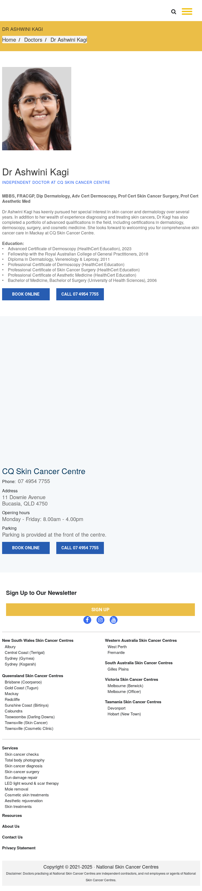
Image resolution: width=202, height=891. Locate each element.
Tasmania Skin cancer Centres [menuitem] (133, 702)
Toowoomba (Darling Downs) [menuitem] (30, 716)
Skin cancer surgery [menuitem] (22, 771)
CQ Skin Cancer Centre (43, 470)
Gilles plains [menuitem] (118, 669)
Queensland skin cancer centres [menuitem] (32, 675)
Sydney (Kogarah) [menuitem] (20, 664)
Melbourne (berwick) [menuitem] (125, 685)
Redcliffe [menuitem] (12, 699)
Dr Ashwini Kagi (68, 39)
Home (9, 39)
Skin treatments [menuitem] (18, 806)
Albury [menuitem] (10, 646)
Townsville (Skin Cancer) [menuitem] (26, 722)
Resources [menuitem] (12, 815)
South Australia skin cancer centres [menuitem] (139, 663)
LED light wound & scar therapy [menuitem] (32, 783)
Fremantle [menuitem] (116, 652)
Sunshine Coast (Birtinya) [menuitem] (27, 705)
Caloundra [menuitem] (13, 711)
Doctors (33, 39)
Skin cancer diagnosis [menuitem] (24, 765)
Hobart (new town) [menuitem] (124, 713)
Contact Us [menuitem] (12, 837)
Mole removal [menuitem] (16, 789)
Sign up (100, 609)
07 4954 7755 (34, 481)
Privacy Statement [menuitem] (19, 848)
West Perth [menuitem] (117, 646)
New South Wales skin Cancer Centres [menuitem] (37, 640)
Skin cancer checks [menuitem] (22, 754)
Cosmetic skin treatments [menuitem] (27, 794)
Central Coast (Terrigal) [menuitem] (25, 652)
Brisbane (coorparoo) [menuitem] (23, 682)
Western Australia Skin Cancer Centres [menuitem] (141, 640)
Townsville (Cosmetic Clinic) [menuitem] (29, 728)
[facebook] (87, 620)
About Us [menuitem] (10, 826)
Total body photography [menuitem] (25, 760)
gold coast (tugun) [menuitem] (21, 687)
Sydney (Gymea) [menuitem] (19, 658)
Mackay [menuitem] (12, 693)
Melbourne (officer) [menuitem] (124, 691)
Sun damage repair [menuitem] (21, 777)
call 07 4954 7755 (80, 294)
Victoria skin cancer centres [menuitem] (131, 679)
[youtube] (114, 620)
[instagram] (100, 620)
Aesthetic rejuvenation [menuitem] (24, 800)
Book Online (25, 294)
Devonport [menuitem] (116, 708)
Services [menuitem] (10, 748)
